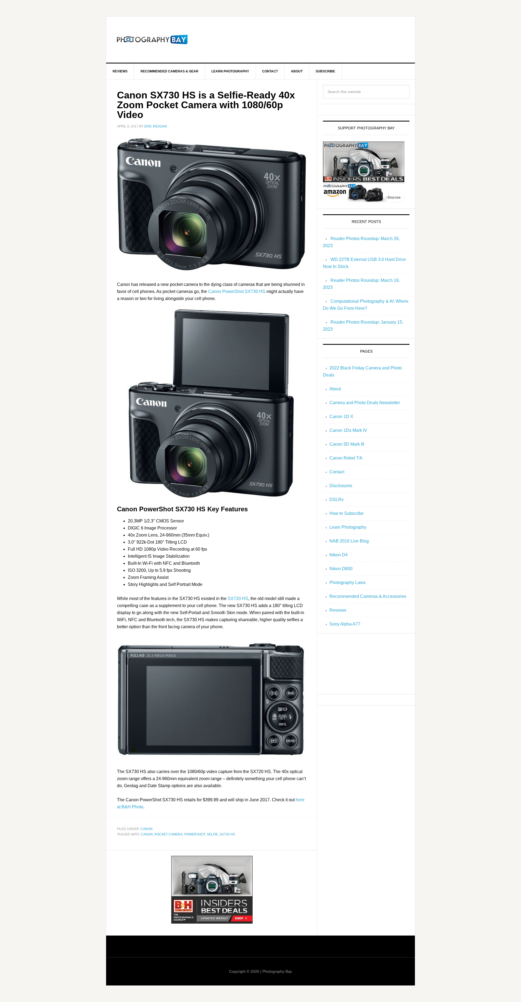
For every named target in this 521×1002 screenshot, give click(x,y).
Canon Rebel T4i (346, 458)
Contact (336, 472)
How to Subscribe (346, 513)
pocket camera (168, 834)
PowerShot (194, 834)
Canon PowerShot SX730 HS (236, 291)
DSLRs (336, 499)
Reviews (337, 610)
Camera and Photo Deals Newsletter (364, 402)
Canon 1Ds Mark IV (348, 430)
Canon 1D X (341, 416)
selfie (212, 834)
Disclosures (340, 485)
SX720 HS (238, 598)
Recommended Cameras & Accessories (367, 596)
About (335, 389)
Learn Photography (347, 527)
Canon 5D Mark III (346, 444)
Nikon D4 (338, 555)
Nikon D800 (340, 568)
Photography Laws (347, 582)
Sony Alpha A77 (344, 624)
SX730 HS (227, 834)
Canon (147, 829)
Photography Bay (152, 39)
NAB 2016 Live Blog (349, 541)
